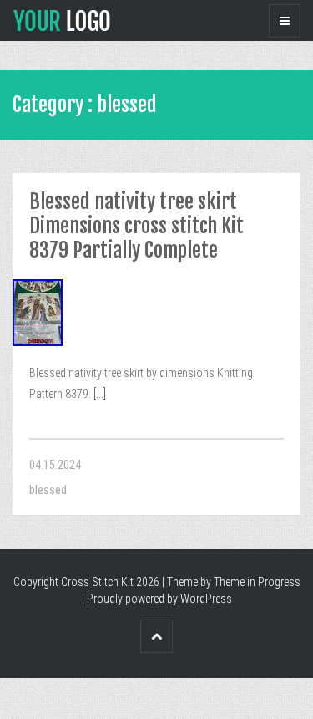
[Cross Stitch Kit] (62, 19)
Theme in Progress (257, 582)
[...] (98, 393)
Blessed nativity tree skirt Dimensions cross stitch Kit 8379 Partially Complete (136, 226)
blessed (48, 490)
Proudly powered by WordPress (159, 598)
